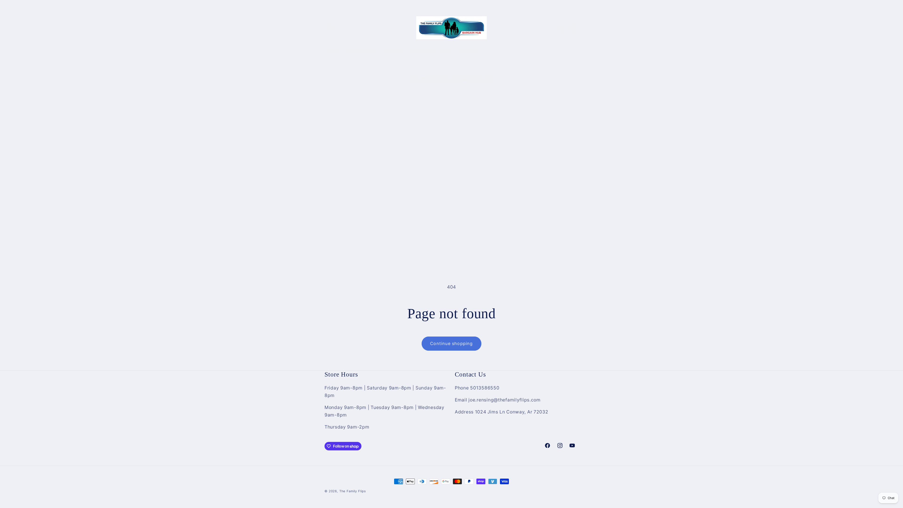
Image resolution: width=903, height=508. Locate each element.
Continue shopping (451, 343)
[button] (331, 28)
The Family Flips (352, 491)
